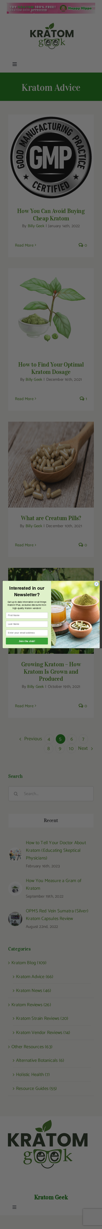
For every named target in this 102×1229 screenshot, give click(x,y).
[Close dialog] (96, 584)
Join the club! (26, 641)
